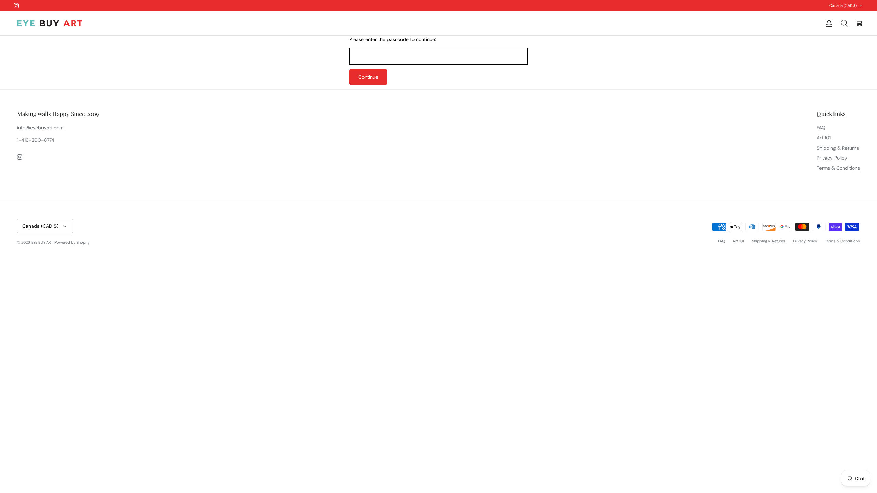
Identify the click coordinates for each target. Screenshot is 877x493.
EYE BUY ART (42, 242)
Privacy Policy (832, 158)
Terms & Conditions (838, 168)
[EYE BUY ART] (50, 23)
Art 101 (824, 138)
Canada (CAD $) (843, 5)
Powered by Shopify (72, 242)
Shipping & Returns (838, 148)
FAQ (821, 128)
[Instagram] (16, 5)
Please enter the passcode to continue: (392, 39)
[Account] (827, 23)
